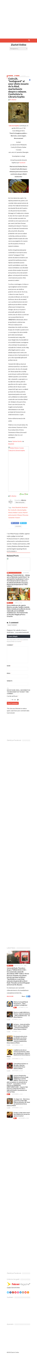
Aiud (13, 507)
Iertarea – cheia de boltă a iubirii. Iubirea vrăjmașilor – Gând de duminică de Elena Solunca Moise (22, 1026)
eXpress (23, 500)
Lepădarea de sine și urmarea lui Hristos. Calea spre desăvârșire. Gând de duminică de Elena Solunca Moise (18, 1053)
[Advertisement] (18, 18)
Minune (19, 515)
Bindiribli (11, 444)
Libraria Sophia (14, 125)
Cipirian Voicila (17, 441)
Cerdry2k (13, 510)
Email (9, 673)
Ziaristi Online (18, 44)
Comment (10, 645)
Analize (10, 965)
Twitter (24, 523)
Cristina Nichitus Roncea (15, 572)
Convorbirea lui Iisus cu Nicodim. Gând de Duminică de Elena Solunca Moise (21, 1066)
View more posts (20, 502)
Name (9, 665)
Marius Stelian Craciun (15, 512)
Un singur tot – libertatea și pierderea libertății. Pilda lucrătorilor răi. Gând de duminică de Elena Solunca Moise (18, 1102)
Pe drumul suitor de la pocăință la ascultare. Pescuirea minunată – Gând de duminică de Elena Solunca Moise (17, 1039)
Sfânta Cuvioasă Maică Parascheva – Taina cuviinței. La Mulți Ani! (21, 1003)
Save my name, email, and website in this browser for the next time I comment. (18, 691)
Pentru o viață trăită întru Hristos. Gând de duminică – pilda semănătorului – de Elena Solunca (22, 1014)
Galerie (10, 602)
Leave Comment (12, 625)
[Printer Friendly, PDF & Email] (24, 494)
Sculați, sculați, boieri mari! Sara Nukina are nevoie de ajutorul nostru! (22, 1114)
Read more (10, 996)
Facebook (22, 162)
